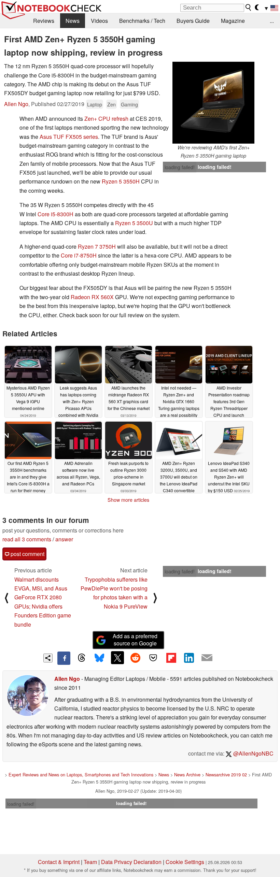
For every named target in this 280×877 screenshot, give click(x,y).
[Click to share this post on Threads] (81, 658)
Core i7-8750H (79, 255)
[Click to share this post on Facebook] (63, 658)
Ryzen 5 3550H (121, 181)
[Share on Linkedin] (188, 657)
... (272, 21)
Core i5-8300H (55, 214)
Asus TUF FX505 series (69, 137)
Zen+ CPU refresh (106, 118)
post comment (26, 554)
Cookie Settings (185, 862)
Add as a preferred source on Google (135, 639)
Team (90, 862)
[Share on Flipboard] (171, 657)
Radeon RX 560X (92, 297)
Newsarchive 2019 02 (226, 774)
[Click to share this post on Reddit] (135, 657)
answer (64, 539)
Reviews (43, 21)
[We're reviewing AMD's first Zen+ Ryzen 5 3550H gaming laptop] (213, 103)
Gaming (129, 104)
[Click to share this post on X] (117, 657)
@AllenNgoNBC (253, 753)
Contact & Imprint (59, 862)
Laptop (94, 104)
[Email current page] (206, 658)
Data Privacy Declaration (131, 862)
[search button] (249, 7)
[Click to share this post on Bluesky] (99, 658)
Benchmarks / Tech (142, 21)
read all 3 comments (26, 539)
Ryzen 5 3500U (134, 223)
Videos (99, 21)
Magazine (233, 21)
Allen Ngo (16, 104)
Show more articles (128, 499)
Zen (111, 104)
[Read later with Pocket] (153, 657)
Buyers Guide (193, 21)
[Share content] (48, 658)
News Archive (187, 774)
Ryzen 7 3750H (97, 246)
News (73, 21)
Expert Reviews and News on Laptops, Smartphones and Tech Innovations (81, 774)
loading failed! (180, 167)
